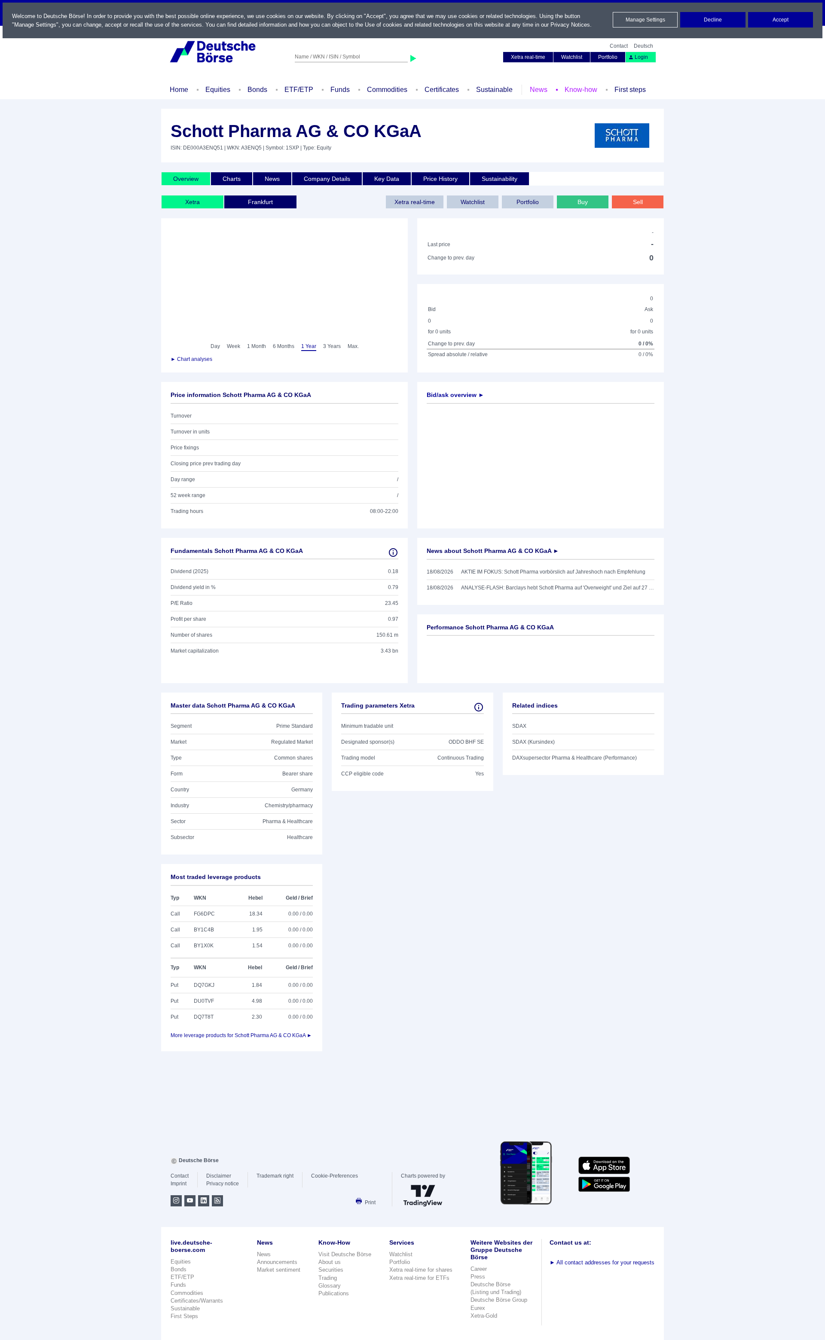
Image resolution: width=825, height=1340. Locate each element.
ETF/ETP (298, 89)
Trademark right (275, 1176)
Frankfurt (260, 201)
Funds (340, 89)
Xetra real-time (528, 57)
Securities (330, 1270)
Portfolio (607, 57)
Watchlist (571, 57)
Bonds (257, 89)
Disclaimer (218, 1176)
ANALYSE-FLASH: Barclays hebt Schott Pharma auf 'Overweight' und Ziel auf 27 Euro (557, 588)
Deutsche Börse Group (499, 1300)
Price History (440, 178)
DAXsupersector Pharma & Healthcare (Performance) (574, 758)
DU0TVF (204, 1001)
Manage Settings (645, 20)
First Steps (184, 1316)
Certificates (442, 89)
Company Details (327, 178)
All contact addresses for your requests (602, 1262)
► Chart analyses (191, 359)
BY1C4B (204, 930)
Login (641, 57)
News (538, 89)
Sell (638, 201)
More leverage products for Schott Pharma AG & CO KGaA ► (241, 1035)
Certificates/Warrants (197, 1300)
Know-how (581, 89)
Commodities (387, 89)
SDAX (519, 726)
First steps (630, 89)
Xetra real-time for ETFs (419, 1278)
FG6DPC (204, 914)
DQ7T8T (204, 1017)
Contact (619, 46)
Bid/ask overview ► (455, 394)
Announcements (277, 1262)
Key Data (386, 178)
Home (179, 89)
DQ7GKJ (204, 985)
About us (329, 1262)
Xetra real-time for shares (420, 1270)
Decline (713, 20)
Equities (217, 89)
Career (479, 1269)
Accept (780, 20)
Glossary (329, 1285)
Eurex (478, 1308)
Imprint (178, 1184)
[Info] (393, 552)
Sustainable (494, 89)
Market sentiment (278, 1270)
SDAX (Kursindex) (533, 742)
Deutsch (643, 46)
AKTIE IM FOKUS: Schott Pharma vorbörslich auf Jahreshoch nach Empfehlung (553, 572)
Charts (232, 178)
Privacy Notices (570, 24)
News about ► (493, 550)
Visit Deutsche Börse (344, 1254)
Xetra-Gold (484, 1316)
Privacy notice (222, 1184)
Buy (583, 201)
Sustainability (499, 178)
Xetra (192, 201)
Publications (333, 1293)
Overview (186, 178)
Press (478, 1276)
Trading (327, 1278)
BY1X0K (204, 946)
